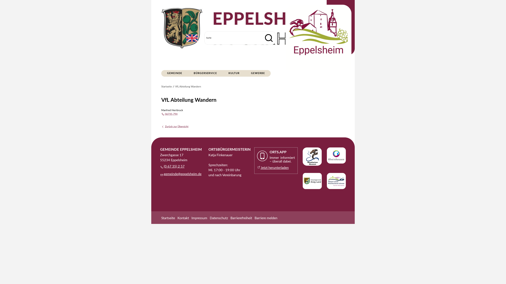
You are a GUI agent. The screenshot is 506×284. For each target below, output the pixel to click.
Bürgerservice (205, 73)
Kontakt (183, 218)
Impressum (199, 218)
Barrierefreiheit (241, 218)
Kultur (233, 73)
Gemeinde (174, 73)
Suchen (268, 38)
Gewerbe (258, 73)
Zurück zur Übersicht (176, 126)
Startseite (168, 218)
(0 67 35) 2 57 (174, 166)
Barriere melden (266, 218)
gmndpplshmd (182, 174)
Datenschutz (219, 218)
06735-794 (171, 114)
